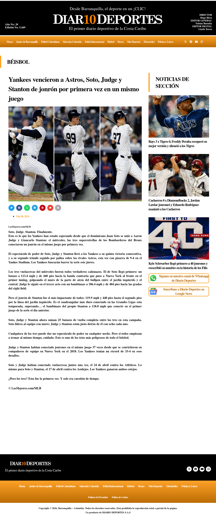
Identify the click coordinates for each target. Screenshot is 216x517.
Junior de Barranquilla (27, 42)
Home (10, 42)
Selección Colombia (72, 42)
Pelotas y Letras (165, 42)
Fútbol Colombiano (50, 42)
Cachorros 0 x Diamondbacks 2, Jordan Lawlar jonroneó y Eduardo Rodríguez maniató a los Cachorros (174, 205)
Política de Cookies (120, 497)
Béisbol (110, 42)
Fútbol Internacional (94, 42)
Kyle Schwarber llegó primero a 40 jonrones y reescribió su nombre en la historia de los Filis (178, 265)
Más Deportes (133, 42)
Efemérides (149, 42)
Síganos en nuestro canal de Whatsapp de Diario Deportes (184, 278)
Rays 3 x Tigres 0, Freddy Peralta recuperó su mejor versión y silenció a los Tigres (177, 143)
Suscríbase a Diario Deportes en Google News (183, 291)
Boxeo (121, 42)
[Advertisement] (75, 419)
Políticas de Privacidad (98, 497)
